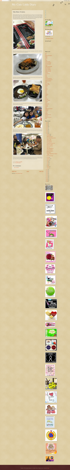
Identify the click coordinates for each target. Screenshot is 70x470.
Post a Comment (16, 167)
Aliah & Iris (48, 147)
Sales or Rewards (47, 100)
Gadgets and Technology (48, 66)
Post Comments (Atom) (19, 173)
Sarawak (46, 101)
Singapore (46, 106)
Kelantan (46, 77)
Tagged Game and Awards (48, 108)
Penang (46, 89)
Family (46, 60)
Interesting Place (47, 73)
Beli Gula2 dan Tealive (50, 155)
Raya (46, 96)
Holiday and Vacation (48, 71)
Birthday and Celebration (48, 55)
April (47, 165)
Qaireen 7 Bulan (49, 139)
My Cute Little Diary (24, 4)
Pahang (46, 88)
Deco (46, 59)
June (47, 162)
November (48, 135)
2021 (47, 129)
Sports (46, 107)
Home (28, 171)
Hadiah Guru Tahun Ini (50, 136)
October (48, 157)
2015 (47, 172)
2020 (47, 130)
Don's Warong (49, 152)
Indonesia (46, 72)
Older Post (41, 171)
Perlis (46, 91)
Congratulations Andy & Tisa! (51, 143)
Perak (46, 90)
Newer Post (14, 171)
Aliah (46, 53)
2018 (47, 133)
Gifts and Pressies (47, 67)
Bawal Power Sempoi (50, 144)
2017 (47, 169)
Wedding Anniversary (48, 114)
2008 (47, 181)
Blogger (46, 56)
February (48, 166)
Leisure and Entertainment (48, 79)
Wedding (46, 113)
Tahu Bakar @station (50, 149)
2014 (47, 173)
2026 (47, 122)
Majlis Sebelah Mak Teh (50, 148)
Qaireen (46, 95)
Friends (46, 65)
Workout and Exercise (48, 117)
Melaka (46, 82)
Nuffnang (46, 85)
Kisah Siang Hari (49, 140)
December (48, 134)
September (48, 158)
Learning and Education (48, 78)
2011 (47, 177)
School (46, 102)
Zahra (46, 118)
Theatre (46, 112)
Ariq (45, 54)
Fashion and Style (47, 61)
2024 (47, 125)
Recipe (46, 97)
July (47, 161)
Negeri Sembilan (47, 84)
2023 (47, 126)
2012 (47, 176)
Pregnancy (46, 94)
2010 (47, 178)
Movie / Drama (47, 83)
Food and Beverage (17, 162)
